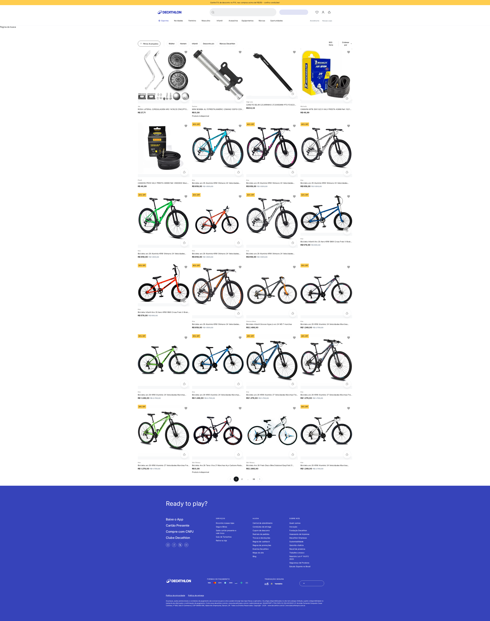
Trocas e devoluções (261, 538)
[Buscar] (213, 12)
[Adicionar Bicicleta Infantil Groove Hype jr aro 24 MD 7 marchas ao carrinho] (293, 313)
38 (254, 479)
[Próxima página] (259, 479)
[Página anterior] (230, 479)
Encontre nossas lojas (225, 523)
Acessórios (233, 21)
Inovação (293, 527)
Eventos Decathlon (261, 549)
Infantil (219, 21)
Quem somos (295, 523)
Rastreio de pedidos (261, 534)
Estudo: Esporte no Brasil (299, 566)
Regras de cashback (261, 541)
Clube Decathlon (178, 538)
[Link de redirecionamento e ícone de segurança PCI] (272, 584)
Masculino (206, 21)
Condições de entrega (262, 527)
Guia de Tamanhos (224, 537)
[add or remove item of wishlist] (185, 52)
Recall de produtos (297, 549)
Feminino (192, 21)
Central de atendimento (263, 523)
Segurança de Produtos (299, 563)
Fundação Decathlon (298, 530)
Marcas (262, 21)
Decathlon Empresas (298, 538)
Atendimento (314, 21)
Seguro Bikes (221, 527)
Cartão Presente (177, 525)
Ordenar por (345, 43)
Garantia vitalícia (296, 545)
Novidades (178, 21)
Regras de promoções (262, 545)
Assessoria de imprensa (299, 534)
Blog (254, 556)
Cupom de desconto (261, 530)
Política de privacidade (175, 595)
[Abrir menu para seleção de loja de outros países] (311, 583)
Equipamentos (248, 21)
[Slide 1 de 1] (163, 74)
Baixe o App (174, 519)
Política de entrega (196, 595)
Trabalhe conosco (296, 553)
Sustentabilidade (296, 541)
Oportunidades (276, 21)
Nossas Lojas (327, 21)
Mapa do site (258, 553)
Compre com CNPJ (180, 531)
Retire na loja (221, 540)
